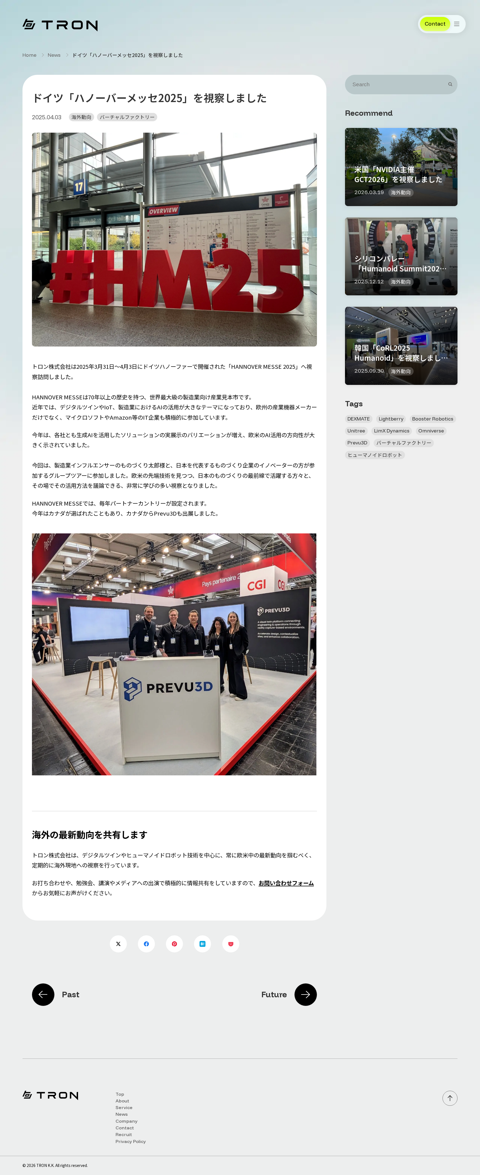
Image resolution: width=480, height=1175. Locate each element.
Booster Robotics (432, 418)
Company (127, 1121)
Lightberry (391, 418)
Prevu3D (357, 442)
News (54, 55)
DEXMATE (359, 418)
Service (124, 1107)
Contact (125, 1128)
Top (120, 1094)
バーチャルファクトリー (127, 116)
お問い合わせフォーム (286, 883)
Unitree (356, 430)
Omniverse (431, 430)
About (122, 1101)
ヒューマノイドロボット (375, 454)
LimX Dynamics (391, 430)
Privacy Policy (131, 1141)
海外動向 (81, 116)
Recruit (124, 1134)
